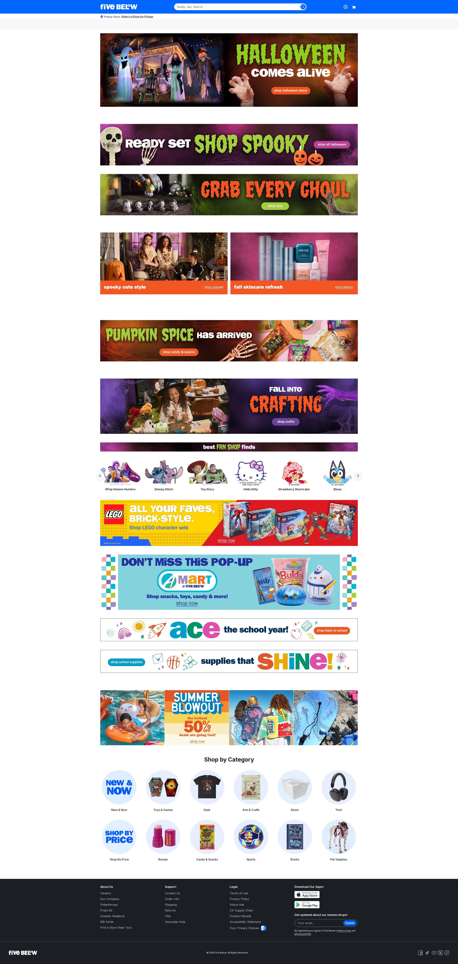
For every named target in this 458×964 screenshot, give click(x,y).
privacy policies (302, 934)
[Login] (345, 6)
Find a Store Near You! (115, 927)
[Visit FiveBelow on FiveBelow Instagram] (446, 952)
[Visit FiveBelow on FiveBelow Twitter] (440, 953)
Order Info (172, 899)
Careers (105, 893)
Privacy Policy (239, 899)
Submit (349, 922)
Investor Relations (112, 916)
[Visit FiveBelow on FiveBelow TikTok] (427, 952)
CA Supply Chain (241, 910)
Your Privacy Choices (244, 928)
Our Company (109, 899)
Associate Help (175, 922)
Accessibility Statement (245, 922)
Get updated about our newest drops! (320, 915)
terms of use (344, 930)
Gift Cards (106, 922)
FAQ (168, 916)
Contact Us (172, 893)
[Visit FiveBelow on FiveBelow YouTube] (434, 952)
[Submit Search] (303, 6)
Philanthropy (109, 904)
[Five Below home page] (118, 6)
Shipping (171, 904)
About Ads (237, 904)
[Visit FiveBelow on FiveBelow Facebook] (420, 952)
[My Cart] (353, 7)
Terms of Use (239, 893)
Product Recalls (240, 916)
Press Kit (106, 910)
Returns (170, 910)
